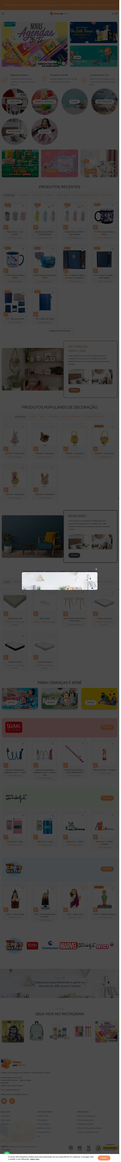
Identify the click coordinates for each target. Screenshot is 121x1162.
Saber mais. (34, 1159)
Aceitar (104, 1158)
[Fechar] (96, 569)
